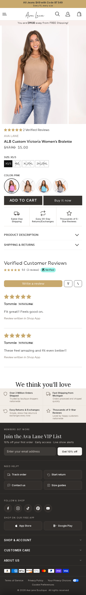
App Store (25, 525)
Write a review (33, 283)
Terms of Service (14, 580)
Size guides (59, 485)
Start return (59, 474)
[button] (58, 14)
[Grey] (60, 186)
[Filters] (68, 283)
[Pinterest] (38, 508)
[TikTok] (28, 508)
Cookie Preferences (43, 584)
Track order (19, 474)
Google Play (65, 525)
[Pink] (11, 186)
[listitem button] (17, 216)
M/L (17, 163)
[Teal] (44, 186)
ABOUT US (11, 560)
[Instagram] (18, 508)
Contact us (18, 485)
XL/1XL (28, 163)
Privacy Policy (35, 580)
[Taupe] (27, 186)
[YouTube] (48, 508)
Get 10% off (70, 451)
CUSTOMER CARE (17, 550)
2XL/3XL (42, 163)
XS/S (8, 163)
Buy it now (62, 200)
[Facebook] (8, 508)
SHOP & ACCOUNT (18, 540)
